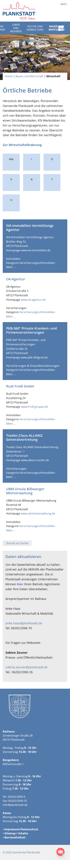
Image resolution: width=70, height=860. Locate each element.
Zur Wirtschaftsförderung (22, 145)
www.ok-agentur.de (33, 300)
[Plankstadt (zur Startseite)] (19, 11)
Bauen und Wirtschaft (29, 76)
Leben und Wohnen (16, 28)
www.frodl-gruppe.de (34, 407)
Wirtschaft (53, 76)
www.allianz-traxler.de (35, 460)
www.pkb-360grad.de (34, 357)
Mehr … (11, 267)
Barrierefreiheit (14, 837)
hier (20, 584)
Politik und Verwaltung (35, 28)
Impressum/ (12, 829)
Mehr (63, 4)
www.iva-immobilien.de (35, 250)
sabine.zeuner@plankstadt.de (26, 667)
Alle (11, 159)
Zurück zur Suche (17, 543)
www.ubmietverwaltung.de (38, 513)
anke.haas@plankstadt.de (23, 623)
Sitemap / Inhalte (16, 833)
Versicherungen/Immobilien (37, 263)
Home (9, 76)
